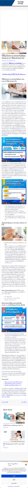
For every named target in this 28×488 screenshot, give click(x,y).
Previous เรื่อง (4, 402)
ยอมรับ (14, 476)
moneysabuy (4, 373)
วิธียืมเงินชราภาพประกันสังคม (15, 63)
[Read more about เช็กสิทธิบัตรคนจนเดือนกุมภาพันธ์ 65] (14, 417)
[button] (26, 464)
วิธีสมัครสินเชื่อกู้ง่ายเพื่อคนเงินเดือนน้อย (13, 383)
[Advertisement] (14, 26)
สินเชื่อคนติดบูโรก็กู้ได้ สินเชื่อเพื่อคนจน (14, 74)
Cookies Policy (11, 486)
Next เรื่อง (24, 402)
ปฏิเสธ (14, 479)
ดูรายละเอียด (14, 483)
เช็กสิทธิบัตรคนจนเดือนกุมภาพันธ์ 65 (13, 425)
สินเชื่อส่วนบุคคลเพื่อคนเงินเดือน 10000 (13, 385)
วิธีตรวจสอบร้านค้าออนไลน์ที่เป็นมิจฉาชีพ (13, 382)
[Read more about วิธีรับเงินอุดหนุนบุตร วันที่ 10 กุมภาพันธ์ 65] (14, 436)
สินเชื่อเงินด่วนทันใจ (19, 388)
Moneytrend (5, 60)
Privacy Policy (17, 486)
